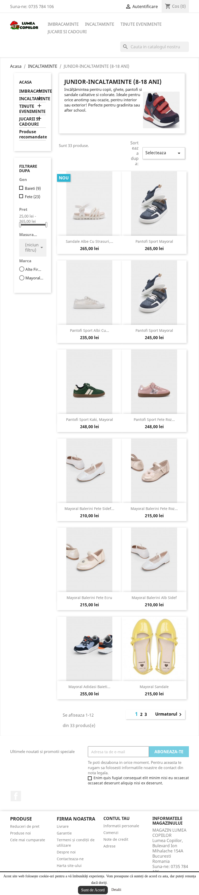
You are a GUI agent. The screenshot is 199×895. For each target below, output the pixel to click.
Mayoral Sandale (154, 686)
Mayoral (34, 277)
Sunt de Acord (93, 890)
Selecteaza (163, 153)
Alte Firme (34, 269)
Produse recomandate (32, 134)
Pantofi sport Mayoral (154, 241)
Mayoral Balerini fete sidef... (89, 508)
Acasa (25, 82)
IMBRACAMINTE (63, 24)
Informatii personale (121, 825)
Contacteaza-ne (70, 858)
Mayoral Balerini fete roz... (154, 508)
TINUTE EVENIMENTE (141, 24)
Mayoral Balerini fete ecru (89, 597)
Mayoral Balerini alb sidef (154, 597)
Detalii (116, 890)
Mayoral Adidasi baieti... (89, 686)
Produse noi (20, 833)
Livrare (63, 826)
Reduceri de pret (24, 826)
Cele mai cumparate (27, 839)
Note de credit (115, 839)
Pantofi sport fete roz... (154, 419)
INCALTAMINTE (99, 24)
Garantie (64, 833)
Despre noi (66, 852)
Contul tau (116, 818)
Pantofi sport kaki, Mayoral (89, 419)
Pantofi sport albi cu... (89, 330)
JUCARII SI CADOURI (67, 32)
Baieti (33, 188)
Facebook (16, 796)
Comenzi (110, 832)
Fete (32, 196)
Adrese (109, 846)
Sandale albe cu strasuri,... (89, 241)
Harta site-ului (69, 865)
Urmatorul (169, 714)
